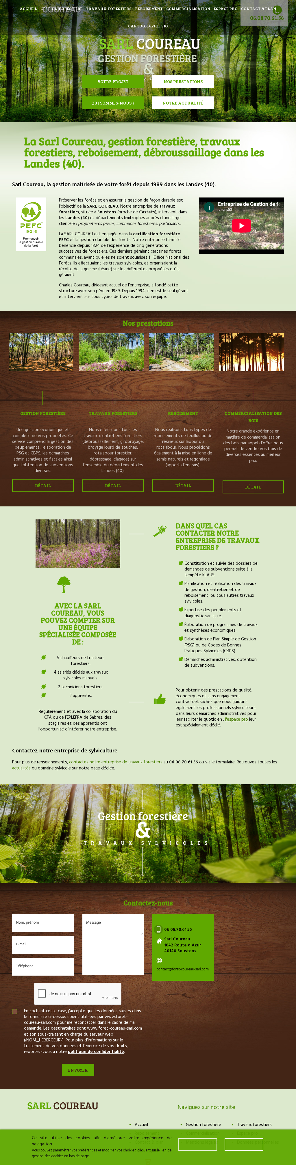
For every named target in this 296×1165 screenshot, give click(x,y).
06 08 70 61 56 (183, 762)
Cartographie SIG (148, 26)
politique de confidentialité (96, 1051)
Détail (43, 485)
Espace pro (226, 8)
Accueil (28, 8)
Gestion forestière (61, 8)
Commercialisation (188, 8)
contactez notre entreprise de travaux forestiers (115, 762)
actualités (21, 768)
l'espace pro (236, 719)
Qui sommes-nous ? (112, 103)
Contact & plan (258, 8)
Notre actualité (183, 103)
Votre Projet (113, 81)
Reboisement (149, 8)
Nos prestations (183, 81)
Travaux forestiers (109, 8)
